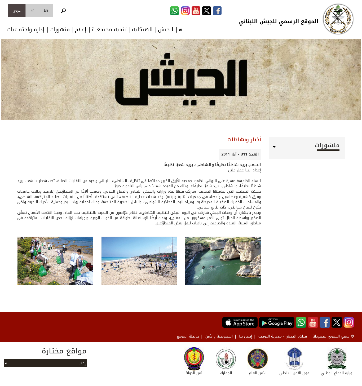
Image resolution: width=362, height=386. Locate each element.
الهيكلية (142, 29)
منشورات (60, 29)
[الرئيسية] (338, 19)
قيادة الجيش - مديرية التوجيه (282, 336)
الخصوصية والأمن (219, 336)
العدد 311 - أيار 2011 (240, 154)
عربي (17, 10)
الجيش (165, 29)
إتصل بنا (245, 336)
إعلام (80, 29)
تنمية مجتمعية (109, 29)
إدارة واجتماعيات (25, 29)
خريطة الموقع (188, 336)
